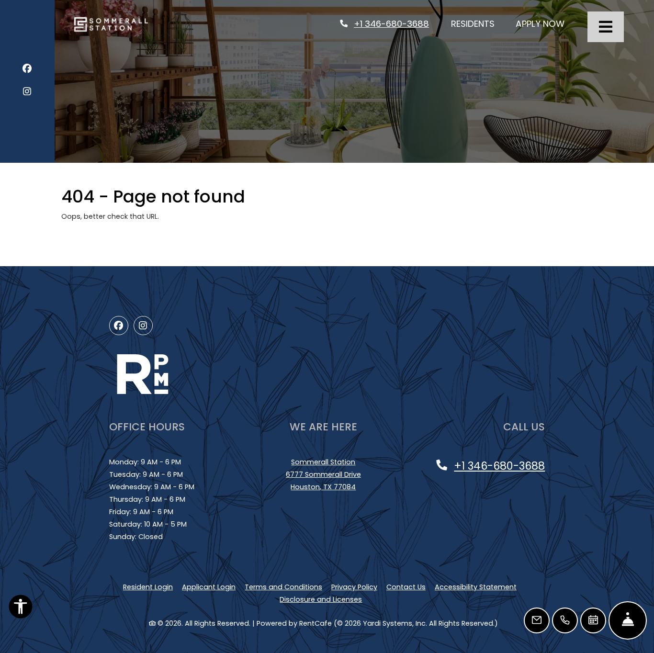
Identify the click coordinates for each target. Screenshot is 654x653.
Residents (478, 23)
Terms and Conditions (283, 587)
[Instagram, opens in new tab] (27, 93)
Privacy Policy (354, 587)
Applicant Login (209, 587)
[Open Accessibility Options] (20, 608)
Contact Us (406, 587)
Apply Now (545, 23)
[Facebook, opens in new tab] (27, 70)
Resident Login (148, 587)
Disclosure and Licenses (321, 599)
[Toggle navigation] (605, 26)
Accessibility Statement (476, 587)
